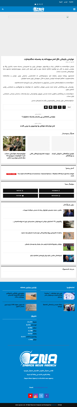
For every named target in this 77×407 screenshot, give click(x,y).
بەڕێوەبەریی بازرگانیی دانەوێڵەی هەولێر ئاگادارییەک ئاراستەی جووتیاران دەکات (15, 295)
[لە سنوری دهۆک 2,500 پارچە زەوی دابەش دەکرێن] (31, 307)
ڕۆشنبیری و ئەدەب (31, 337)
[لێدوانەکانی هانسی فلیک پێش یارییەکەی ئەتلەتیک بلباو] (68, 258)
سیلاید (34, 328)
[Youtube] (30, 396)
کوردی (65, 2)
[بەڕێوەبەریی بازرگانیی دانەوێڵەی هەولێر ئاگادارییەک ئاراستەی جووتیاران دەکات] (31, 296)
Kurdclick (54, 405)
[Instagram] (36, 396)
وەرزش (34, 333)
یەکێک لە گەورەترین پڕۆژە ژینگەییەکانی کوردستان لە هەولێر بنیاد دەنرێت (41, 233)
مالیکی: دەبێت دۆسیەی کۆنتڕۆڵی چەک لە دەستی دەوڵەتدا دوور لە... (42, 210)
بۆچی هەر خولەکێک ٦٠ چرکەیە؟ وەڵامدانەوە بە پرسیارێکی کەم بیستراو (53, 295)
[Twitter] (41, 396)
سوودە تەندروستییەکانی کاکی (40, 154)
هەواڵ (34, 322)
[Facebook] (46, 396)
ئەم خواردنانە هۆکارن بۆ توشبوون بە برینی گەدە (37, 126)
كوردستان (33, 325)
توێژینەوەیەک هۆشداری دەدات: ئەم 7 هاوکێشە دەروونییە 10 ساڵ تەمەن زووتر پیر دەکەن (15, 156)
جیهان (34, 331)
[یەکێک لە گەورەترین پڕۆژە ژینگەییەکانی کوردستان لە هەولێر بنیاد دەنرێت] (68, 235)
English (71, 2)
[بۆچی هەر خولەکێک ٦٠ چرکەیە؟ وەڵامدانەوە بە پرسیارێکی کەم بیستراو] (69, 296)
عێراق (34, 339)
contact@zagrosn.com (41, 387)
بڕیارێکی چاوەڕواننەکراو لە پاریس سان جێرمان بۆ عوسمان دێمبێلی (43, 244)
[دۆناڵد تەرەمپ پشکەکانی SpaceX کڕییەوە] (69, 307)
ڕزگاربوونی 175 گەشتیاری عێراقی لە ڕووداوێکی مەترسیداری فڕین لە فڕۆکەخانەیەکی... (37, 221)
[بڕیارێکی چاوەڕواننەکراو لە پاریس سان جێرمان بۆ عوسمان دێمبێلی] (68, 247)
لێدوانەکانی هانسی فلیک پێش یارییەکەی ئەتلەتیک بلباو (46, 255)
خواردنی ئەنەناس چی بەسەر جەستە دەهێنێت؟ (38, 117)
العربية (60, 2)
